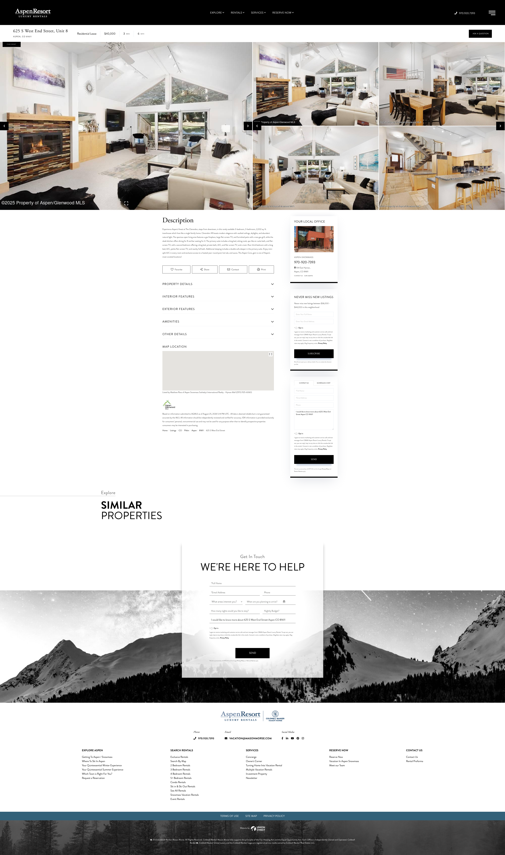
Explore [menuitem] (216, 12)
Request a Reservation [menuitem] (93, 778)
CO (180, 430)
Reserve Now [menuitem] (281, 12)
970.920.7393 (467, 13)
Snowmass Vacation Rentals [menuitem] (184, 795)
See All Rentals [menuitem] (178, 791)
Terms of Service (298, 471)
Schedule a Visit (323, 383)
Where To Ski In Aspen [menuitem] (93, 761)
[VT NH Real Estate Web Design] (252, 829)
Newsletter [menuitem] (251, 778)
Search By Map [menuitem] (178, 761)
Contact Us (298, 276)
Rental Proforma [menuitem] (414, 761)
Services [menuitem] (257, 12)
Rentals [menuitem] (236, 12)
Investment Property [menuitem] (256, 774)
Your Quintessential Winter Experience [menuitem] (102, 765)
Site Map (251, 816)
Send (314, 459)
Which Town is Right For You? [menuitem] (97, 774)
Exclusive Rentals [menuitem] (179, 757)
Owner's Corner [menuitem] (254, 761)
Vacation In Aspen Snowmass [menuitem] (344, 761)
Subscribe (314, 353)
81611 (201, 430)
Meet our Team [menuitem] (337, 765)
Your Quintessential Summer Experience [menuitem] (102, 769)
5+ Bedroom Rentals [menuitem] (180, 778)
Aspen (194, 430)
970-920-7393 (304, 262)
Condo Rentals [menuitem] (178, 782)
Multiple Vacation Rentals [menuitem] (259, 769)
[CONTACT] (480, 34)
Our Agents (308, 276)
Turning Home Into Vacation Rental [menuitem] (264, 765)
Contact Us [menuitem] (412, 757)
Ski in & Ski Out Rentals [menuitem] (182, 786)
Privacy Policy (322, 343)
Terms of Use (229, 816)
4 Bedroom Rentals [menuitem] (180, 774)
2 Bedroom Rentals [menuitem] (180, 765)
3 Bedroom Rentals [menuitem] (180, 769)
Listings (173, 430)
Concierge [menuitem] (251, 757)
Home (165, 430)
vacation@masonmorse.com (250, 738)
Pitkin (186, 430)
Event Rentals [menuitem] (177, 799)
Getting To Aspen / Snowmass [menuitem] (97, 757)
